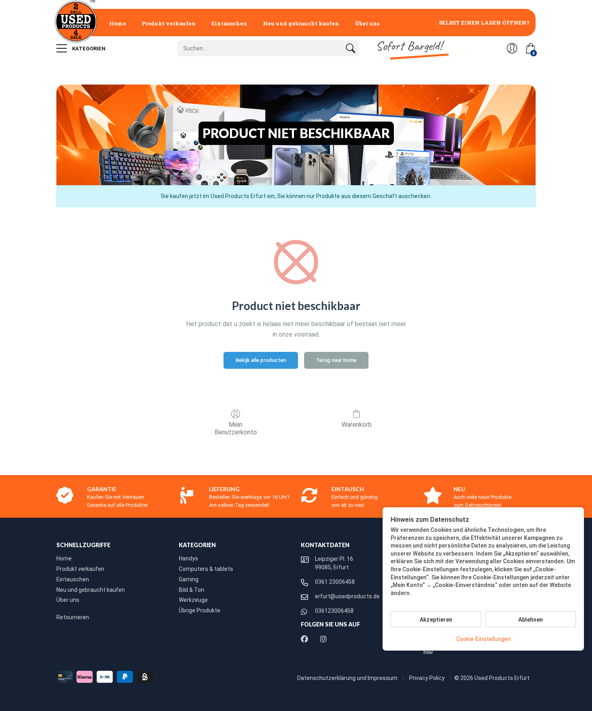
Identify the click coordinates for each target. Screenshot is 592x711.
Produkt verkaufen (169, 23)
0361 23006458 (335, 582)
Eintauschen (229, 23)
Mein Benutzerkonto (236, 428)
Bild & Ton (191, 590)
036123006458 (334, 611)
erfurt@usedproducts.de (347, 596)
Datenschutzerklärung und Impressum (348, 678)
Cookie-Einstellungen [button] (483, 639)
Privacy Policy (427, 678)
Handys (188, 558)
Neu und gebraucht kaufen (301, 23)
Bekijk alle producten (261, 360)
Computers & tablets (206, 569)
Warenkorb (357, 424)
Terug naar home (336, 360)
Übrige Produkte (199, 610)
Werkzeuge (193, 600)
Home (117, 23)
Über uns (367, 23)
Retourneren (72, 617)
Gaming (189, 579)
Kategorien (88, 48)
